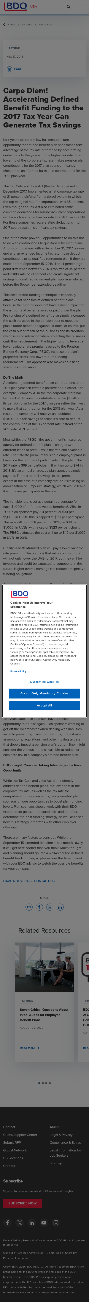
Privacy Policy (18, 671)
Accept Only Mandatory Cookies (44, 693)
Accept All (44, 705)
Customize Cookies (44, 682)
